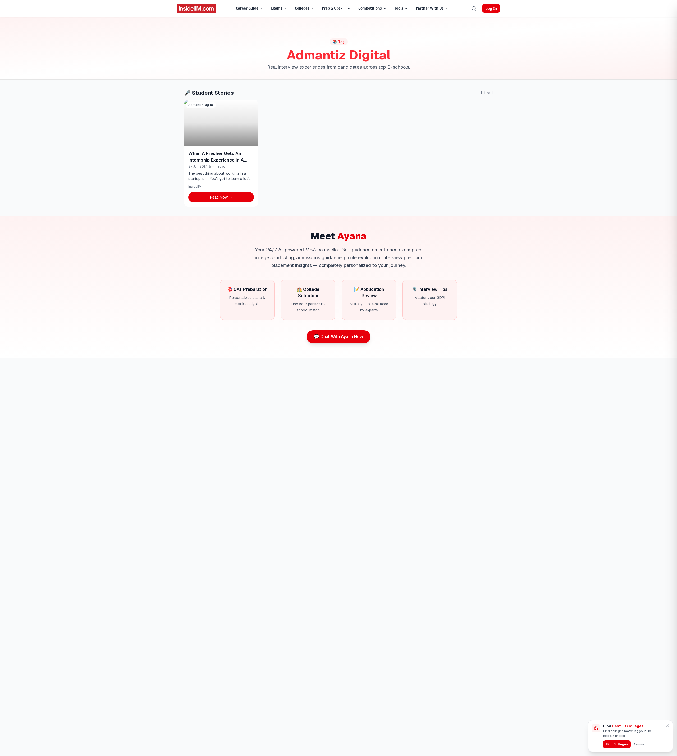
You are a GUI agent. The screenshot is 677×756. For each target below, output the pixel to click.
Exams (276, 8)
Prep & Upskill (334, 8)
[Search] (474, 8)
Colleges (302, 8)
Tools (398, 8)
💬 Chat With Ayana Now (338, 336)
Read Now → (221, 197)
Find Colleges (617, 744)
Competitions (370, 8)
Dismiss (638, 744)
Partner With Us (429, 8)
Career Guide (247, 8)
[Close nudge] (667, 725)
